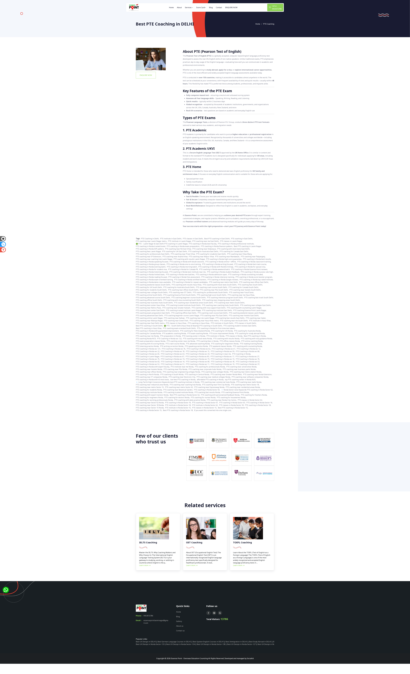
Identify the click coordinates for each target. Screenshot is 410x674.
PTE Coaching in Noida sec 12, (249, 349)
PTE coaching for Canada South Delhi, (243, 287)
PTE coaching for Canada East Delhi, (234, 251)
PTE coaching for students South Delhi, (151, 290)
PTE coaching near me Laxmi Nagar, (200, 318)
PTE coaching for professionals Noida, (210, 367)
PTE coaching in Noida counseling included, (245, 274)
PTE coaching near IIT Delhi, (180, 292)
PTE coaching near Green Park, (176, 320)
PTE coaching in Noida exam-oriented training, (154, 279)
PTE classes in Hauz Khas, (176, 323)
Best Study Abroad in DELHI (260, 641)
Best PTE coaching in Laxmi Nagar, (247, 246)
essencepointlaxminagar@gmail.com (156, 621)
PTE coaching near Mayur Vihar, (201, 256)
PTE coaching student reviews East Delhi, (240, 326)
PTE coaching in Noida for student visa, (151, 269)
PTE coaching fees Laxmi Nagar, (148, 251)
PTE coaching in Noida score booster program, (254, 277)
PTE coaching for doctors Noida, (177, 397)
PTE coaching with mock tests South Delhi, (220, 285)
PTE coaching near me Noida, (147, 336)
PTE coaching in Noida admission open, (211, 274)
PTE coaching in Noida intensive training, (218, 277)
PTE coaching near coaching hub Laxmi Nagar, (154, 259)
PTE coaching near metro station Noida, (246, 372)
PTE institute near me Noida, (182, 367)
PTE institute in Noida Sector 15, (178, 408)
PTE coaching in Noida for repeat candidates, (190, 282)
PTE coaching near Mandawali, (227, 256)
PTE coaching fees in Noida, (208, 341)
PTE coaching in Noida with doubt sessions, (187, 262)
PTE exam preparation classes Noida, (151, 341)
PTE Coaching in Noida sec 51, (173, 364)
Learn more (144, 565)
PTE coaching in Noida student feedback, (223, 272)
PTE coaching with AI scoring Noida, (150, 343)
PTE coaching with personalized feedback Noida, (220, 395)
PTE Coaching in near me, (221, 354)
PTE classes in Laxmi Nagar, (231, 241)
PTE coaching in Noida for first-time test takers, (216, 328)
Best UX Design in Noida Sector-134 (180, 644)
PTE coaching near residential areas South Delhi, (193, 303)
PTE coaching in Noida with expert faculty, (153, 367)
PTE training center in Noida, (194, 336)
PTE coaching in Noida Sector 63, (232, 402)
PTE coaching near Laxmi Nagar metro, (151, 241)
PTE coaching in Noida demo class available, (153, 282)
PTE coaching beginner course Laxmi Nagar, (181, 315)
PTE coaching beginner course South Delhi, (188, 297)
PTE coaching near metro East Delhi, (223, 282)
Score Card (200, 7)
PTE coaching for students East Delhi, (211, 254)
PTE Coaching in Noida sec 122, (169, 338)
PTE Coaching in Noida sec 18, (173, 351)
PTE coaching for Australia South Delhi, (179, 287)
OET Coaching (194, 542)
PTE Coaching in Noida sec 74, (173, 359)
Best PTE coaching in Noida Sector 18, (178, 410)
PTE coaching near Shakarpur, (204, 249)
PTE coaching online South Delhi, (149, 295)
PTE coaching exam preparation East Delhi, (153, 313)
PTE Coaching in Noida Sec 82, (148, 361)
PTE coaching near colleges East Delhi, (255, 305)
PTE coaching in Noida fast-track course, (250, 264)
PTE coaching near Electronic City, (182, 377)
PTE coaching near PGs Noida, (176, 369)
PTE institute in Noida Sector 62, (205, 405)
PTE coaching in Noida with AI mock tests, (152, 379)
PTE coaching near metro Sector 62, (179, 387)
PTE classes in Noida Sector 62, (250, 400)
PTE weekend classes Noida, (220, 346)
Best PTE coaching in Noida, (255, 336)
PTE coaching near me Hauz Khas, (241, 295)
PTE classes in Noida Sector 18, (231, 405)
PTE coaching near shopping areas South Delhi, (221, 300)
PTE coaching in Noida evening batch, (151, 267)
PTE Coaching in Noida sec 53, (248, 361)
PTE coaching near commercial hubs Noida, (218, 382)
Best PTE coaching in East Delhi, (217, 238)
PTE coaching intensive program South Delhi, (225, 297)
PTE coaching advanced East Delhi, (149, 315)
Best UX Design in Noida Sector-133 (150, 644)
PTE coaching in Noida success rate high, (257, 272)
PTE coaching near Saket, (256, 318)
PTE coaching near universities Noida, (241, 367)
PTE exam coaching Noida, (197, 333)
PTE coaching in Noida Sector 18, (258, 405)
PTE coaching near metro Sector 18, (245, 384)
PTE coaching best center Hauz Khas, (150, 305)
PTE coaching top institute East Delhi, (217, 310)
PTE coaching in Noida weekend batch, (214, 269)
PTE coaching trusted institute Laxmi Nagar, (183, 310)
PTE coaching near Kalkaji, (174, 318)
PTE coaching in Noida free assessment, (184, 277)
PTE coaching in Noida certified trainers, (190, 279)
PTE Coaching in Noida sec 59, (223, 351)
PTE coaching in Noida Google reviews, (223, 279)
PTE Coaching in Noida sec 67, (173, 356)
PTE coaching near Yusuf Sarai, (241, 292)
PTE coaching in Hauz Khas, (199, 323)
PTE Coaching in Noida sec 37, (248, 364)
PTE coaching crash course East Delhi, (213, 313)
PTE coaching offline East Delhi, (184, 313)
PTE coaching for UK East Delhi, (174, 251)
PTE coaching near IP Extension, (149, 256)
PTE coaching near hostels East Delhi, (244, 315)
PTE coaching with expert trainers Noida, (152, 395)
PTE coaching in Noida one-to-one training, (184, 264)
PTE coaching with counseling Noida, (247, 346)
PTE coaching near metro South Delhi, (229, 303)
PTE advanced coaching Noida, (198, 343)
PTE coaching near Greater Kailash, (176, 308)
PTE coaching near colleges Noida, (215, 372)
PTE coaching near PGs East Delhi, (214, 315)
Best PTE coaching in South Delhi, (149, 326)
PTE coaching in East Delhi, (242, 238)
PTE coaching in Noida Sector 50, (207, 390)
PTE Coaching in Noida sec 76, (174, 349)
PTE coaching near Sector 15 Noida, (150, 408)
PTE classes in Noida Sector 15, (204, 408)
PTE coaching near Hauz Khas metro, (204, 320)
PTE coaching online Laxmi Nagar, (149, 318)
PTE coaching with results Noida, (226, 338)
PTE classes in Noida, (234, 336)
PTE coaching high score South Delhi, (212, 295)
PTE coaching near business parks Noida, (239, 369)
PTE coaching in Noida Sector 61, (205, 402)
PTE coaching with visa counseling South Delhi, (182, 300)
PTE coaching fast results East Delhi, (230, 318)
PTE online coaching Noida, (252, 341)
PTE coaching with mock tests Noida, (197, 338)
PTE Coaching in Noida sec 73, (198, 359)
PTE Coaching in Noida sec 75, (148, 359)
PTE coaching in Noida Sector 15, (149, 410)
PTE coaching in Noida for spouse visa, (250, 267)
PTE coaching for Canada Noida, (148, 333)
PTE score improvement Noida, (221, 333)
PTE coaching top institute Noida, (149, 392)
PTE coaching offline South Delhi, (149, 300)
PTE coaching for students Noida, (149, 390)
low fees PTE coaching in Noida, (183, 379)
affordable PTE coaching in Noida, (210, 379)
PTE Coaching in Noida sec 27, (248, 356)
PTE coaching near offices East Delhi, (254, 282)
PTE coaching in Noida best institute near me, (187, 272)
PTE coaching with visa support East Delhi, (209, 308)
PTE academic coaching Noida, (174, 333)
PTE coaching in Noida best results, (257, 259)
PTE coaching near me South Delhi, (234, 320)
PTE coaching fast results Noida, (207, 392)
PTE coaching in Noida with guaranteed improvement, (157, 331)
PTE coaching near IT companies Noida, (152, 377)
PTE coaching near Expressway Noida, (209, 387)
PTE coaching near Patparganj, (253, 256)
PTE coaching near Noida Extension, (257, 374)
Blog (211, 7)
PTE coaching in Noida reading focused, (151, 277)
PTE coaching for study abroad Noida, (250, 333)
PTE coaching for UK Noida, (222, 331)
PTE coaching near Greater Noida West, (226, 374)
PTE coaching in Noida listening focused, (152, 272)
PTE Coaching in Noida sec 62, (199, 349)
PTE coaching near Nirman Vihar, (178, 249)
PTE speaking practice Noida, (196, 346)
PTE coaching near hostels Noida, (149, 369)
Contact (219, 7)
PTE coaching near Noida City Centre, (222, 400)
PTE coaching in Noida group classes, (151, 264)
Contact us (180, 630)
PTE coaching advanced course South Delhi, (153, 297)
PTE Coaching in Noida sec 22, (148, 351)
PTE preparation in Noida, (170, 336)
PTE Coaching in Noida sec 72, (223, 359)
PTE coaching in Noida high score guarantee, (224, 259)
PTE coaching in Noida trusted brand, (151, 246)
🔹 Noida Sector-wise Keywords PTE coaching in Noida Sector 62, (247, 390)
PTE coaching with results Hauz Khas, (187, 285)
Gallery (179, 621)
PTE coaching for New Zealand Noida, (195, 331)
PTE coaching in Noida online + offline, (220, 262)
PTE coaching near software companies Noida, (250, 377)
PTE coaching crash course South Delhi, (212, 287)
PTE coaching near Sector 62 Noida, (150, 402)
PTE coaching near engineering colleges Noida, (182, 372)
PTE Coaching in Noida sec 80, (198, 361)
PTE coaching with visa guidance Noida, (256, 338)
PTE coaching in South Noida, (172, 374)
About (179, 7)
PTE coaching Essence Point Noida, (235, 392)
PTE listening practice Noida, (147, 346)
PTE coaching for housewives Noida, (231, 397)
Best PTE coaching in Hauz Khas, (149, 328)
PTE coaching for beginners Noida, (225, 343)
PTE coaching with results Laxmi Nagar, (189, 259)
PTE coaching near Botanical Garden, (178, 390)
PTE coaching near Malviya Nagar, (149, 320)
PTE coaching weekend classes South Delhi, (153, 285)
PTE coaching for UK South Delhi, (149, 287)
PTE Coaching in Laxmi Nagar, (148, 356)
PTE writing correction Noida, (172, 346)
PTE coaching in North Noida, (147, 374)
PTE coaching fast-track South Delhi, (259, 297)
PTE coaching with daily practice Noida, (190, 400)
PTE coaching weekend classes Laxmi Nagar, (246, 313)
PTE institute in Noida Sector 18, (178, 405)
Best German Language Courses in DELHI (174, 641)
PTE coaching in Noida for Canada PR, (183, 269)
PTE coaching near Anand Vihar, (175, 256)
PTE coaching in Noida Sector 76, (178, 402)
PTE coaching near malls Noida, (249, 382)
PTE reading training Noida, (251, 343)
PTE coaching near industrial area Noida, (152, 384)
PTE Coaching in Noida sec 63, (173, 354)
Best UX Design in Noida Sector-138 (211, 644)
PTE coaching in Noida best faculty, (203, 244)
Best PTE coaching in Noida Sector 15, (233, 408)
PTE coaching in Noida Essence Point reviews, (249, 269)
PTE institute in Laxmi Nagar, (179, 241)
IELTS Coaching (148, 542)
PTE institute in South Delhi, (222, 323)
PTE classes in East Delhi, (193, 238)
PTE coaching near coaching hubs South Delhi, (220, 305)
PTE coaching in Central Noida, (197, 374)
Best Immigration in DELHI (236, 641)
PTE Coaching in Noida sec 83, (198, 356)
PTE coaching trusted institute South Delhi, (183, 305)
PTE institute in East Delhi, (171, 238)
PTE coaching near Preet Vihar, (183, 254)
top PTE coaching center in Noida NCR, (240, 379)
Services (188, 7)
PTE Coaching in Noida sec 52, (148, 364)
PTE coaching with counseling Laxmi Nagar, (244, 308)
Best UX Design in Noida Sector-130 (272, 644)
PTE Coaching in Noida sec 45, (223, 361)
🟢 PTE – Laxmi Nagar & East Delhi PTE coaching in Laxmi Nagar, (162, 244)
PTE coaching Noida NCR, (146, 338)
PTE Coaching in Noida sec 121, (148, 349)
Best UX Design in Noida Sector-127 (241, 644)
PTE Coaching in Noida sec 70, (248, 359)
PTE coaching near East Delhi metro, (150, 323)
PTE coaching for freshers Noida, (254, 395)
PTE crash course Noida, (175, 343)
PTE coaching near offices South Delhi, (183, 290)
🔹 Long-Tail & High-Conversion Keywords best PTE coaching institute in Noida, (168, 382)
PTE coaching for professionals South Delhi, (210, 292)
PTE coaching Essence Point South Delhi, (179, 295)
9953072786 (277, 9)
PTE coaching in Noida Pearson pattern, (217, 246)
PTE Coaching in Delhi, (150, 238)
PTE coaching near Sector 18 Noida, (150, 405)
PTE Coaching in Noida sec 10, (223, 364)
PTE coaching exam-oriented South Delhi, (179, 328)
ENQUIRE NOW (231, 7)
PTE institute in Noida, (215, 336)
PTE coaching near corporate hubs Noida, (205, 369)
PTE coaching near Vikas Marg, (239, 254)
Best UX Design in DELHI (146, 641)
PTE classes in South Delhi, (245, 323)
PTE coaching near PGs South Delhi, (214, 290)
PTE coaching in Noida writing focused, (217, 264)
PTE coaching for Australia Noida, (247, 331)
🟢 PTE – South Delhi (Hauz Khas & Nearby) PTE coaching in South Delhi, (193, 326)
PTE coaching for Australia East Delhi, (203, 251)
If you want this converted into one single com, (212, 410)
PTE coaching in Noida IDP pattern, (150, 249)
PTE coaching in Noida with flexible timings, (216, 267)
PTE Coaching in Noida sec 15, (198, 351)
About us (179, 626)
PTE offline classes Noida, (230, 341)
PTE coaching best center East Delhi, (150, 310)
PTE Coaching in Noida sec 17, (223, 356)
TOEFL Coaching (242, 542)
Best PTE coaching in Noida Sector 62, (185, 395)
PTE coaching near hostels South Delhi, (245, 290)
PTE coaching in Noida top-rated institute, (256, 279)
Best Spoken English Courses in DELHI (208, 641)
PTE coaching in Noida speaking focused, (152, 262)
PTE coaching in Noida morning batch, (182, 267)
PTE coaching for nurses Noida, (203, 397)
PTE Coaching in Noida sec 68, (248, 351)
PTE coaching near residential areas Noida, (243, 387)
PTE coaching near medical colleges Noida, (214, 377)
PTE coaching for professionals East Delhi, (153, 254)
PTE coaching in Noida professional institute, (236, 244)
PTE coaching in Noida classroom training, (254, 262)
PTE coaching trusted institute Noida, (179, 392)
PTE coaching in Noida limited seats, (150, 274)
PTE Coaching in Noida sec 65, (148, 354)
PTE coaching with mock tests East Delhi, (233, 249)
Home (171, 7)
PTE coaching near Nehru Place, (148, 308)
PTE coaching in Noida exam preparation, (183, 246)
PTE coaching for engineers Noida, (149, 397)
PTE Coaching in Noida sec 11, (198, 364)
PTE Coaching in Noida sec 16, (173, 361)
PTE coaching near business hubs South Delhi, (154, 303)
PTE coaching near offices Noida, (149, 372)
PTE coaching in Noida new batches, (180, 274)
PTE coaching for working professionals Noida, (154, 400)
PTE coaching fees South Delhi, (250, 285)
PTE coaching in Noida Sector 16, (259, 402)
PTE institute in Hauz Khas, (260, 320)
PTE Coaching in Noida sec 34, (198, 354)
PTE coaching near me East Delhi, (205, 241)
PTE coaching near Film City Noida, (216, 384)
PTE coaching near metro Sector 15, (150, 387)
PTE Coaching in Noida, (241, 354)
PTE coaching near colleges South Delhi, (152, 292)
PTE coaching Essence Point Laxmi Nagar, (249, 310)
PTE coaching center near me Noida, (181, 341)
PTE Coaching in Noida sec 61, (224, 349)
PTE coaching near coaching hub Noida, (185, 384)
